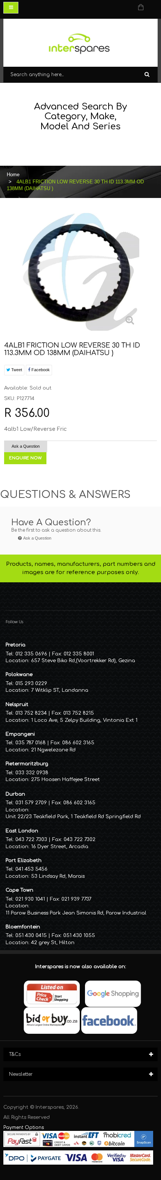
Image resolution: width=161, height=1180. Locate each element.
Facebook (40, 369)
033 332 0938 (31, 772)
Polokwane (19, 674)
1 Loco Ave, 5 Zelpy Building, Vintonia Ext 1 (84, 720)
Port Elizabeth (24, 860)
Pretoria (15, 645)
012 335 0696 (31, 654)
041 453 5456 (31, 869)
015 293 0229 (31, 683)
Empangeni (20, 734)
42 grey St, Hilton (53, 942)
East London (22, 831)
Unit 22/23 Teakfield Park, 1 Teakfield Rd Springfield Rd (73, 816)
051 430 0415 (31, 935)
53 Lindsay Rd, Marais (58, 876)
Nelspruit (17, 704)
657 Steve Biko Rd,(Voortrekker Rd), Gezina (83, 660)
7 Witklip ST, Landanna (59, 690)
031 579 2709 (31, 802)
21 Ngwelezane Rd (53, 750)
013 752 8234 (31, 713)
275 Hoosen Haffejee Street (65, 779)
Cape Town (19, 890)
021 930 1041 (30, 899)
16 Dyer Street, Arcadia (59, 846)
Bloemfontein (23, 927)
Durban (15, 794)
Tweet (16, 369)
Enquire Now (25, 458)
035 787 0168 (30, 742)
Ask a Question (26, 446)
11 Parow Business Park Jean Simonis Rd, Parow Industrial (76, 913)
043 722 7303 (31, 839)
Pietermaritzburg (27, 763)
